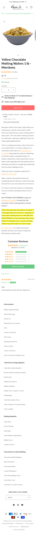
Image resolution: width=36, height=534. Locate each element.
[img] (6, 279)
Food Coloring (9, 426)
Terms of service (14, 526)
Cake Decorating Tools (12, 400)
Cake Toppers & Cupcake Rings (14, 404)
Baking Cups (8, 440)
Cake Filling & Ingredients (13, 435)
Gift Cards (7, 337)
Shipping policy (25, 526)
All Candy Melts (7, 228)
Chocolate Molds (10, 466)
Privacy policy (30, 523)
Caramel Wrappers (10, 471)
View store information (11, 122)
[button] (4, 7)
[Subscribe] (28, 497)
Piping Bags (8, 395)
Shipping (4, 78)
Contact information (19, 529)
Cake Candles (8, 409)
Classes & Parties (10, 332)
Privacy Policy (8, 346)
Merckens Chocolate (9, 174)
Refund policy (20, 523)
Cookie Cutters (9, 444)
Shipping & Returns (10, 341)
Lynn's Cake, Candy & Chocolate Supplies (20, 521)
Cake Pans (7, 422)
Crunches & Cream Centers (13, 484)
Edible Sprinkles (9, 386)
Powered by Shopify (8, 523)
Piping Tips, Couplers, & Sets (14, 391)
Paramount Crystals (9, 200)
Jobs (5, 328)
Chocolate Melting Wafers (13, 457)
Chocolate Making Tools (12, 475)
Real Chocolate (9, 462)
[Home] (2, 13)
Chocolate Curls (9, 480)
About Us (7, 319)
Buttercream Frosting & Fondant (15, 372)
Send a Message (9, 314)
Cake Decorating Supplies (13, 368)
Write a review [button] (18, 266)
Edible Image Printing (11, 309)
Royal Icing (8, 377)
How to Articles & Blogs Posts (14, 355)
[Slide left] (13, 55)
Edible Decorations (10, 381)
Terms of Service (10, 350)
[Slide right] (22, 55)
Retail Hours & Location (12, 323)
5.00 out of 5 (23, 245)
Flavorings (7, 431)
